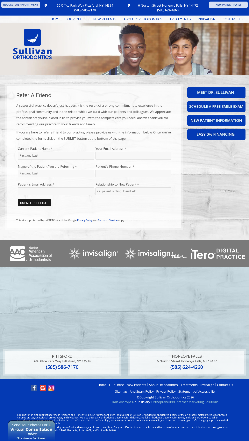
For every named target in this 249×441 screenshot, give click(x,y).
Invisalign (207, 385)
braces (192, 415)
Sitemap (121, 391)
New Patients (136, 385)
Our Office (116, 385)
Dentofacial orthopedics (48, 417)
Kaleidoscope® (123, 402)
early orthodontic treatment (110, 417)
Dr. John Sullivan (121, 415)
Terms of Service (108, 220)
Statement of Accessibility (197, 391)
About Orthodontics (163, 385)
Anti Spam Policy (142, 391)
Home (55, 19)
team (166, 427)
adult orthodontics (200, 417)
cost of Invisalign (100, 420)
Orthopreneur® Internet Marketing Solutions (184, 402)
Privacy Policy (84, 220)
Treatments (189, 385)
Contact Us (225, 385)
